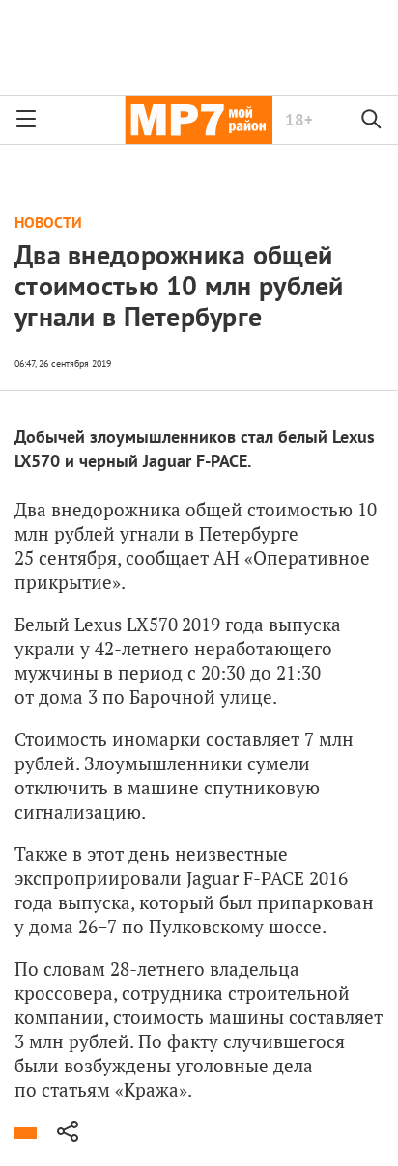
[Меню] (26, 120)
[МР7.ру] (198, 120)
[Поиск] (372, 120)
